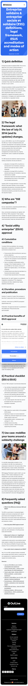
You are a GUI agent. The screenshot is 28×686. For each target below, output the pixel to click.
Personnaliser (13, 356)
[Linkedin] (13, 672)
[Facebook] (3, 672)
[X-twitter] (8, 672)
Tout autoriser (14, 351)
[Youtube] (10, 672)
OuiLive (6, 473)
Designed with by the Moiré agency (14, 682)
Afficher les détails (19, 347)
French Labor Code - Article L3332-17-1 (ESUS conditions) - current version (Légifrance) (14, 573)
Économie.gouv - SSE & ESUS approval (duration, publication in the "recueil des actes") (14, 582)
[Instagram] (5, 672)
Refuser (14, 360)
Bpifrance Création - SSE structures (13, 590)
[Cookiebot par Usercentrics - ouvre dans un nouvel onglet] (20, 324)
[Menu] (24, 4)
